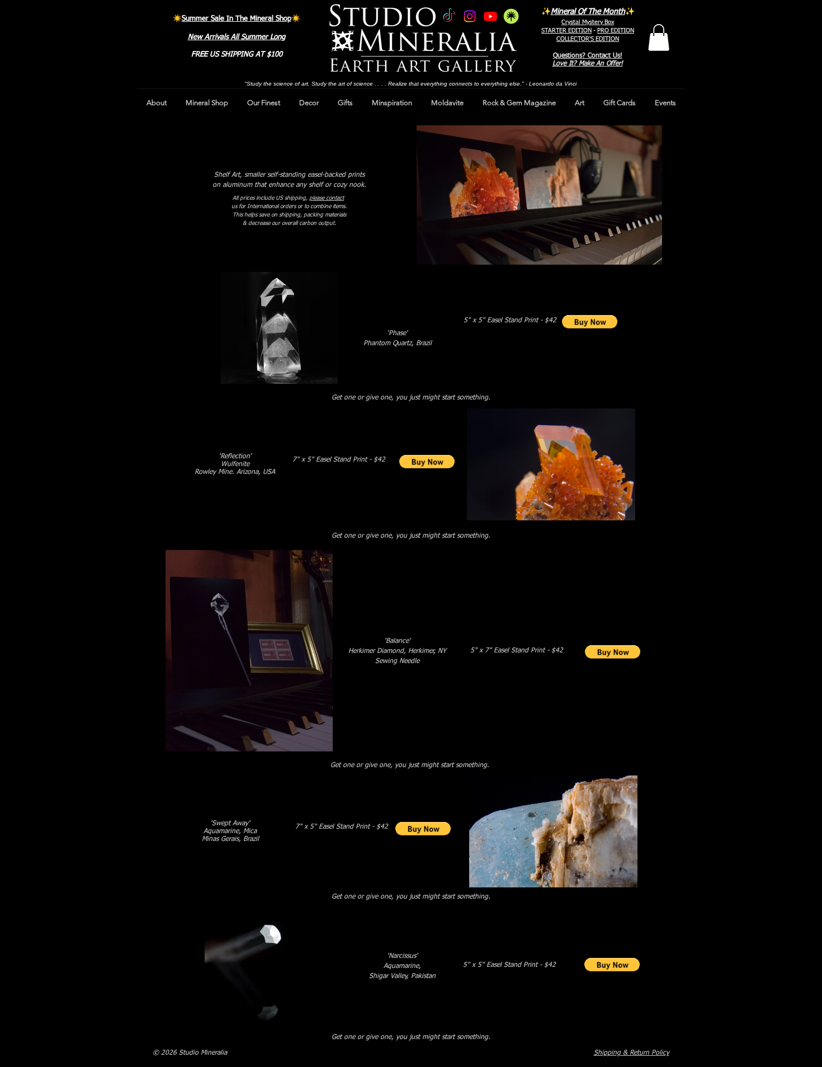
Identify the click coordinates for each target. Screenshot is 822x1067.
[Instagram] (470, 16)
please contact (326, 198)
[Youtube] (490, 16)
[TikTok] (449, 16)
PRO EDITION (615, 30)
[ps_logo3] (511, 16)
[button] (659, 37)
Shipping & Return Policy (631, 1053)
